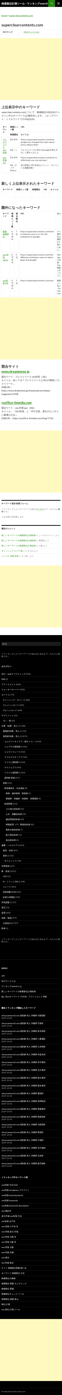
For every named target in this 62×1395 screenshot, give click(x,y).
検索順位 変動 (7, 1288)
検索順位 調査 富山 (9, 1299)
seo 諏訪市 (6, 1211)
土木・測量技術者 (14, 814)
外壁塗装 (5, 866)
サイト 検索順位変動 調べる (14, 1268)
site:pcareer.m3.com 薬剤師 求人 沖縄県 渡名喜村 (23, 1085)
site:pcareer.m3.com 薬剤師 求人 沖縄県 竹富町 (22, 1023)
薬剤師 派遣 (9, 778)
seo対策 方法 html (9, 1185)
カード (4, 694)
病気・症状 (8, 850)
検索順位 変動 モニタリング (14, 1283)
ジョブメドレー (11, 752)
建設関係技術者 (13, 819)
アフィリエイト (8, 684)
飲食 (3, 928)
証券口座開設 (9, 897)
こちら (41, 654)
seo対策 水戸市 (8, 1221)
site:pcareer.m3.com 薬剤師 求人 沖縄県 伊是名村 (23, 1054)
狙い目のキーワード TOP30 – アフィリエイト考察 (24, 996)
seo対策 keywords (9, 1200)
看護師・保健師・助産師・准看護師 (22, 798)
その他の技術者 (13, 809)
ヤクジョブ (9, 767)
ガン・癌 (7, 720)
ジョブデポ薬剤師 (12, 746)
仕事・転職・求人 (9, 726)
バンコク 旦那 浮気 (9, 556)
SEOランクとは (31, 32)
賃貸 (3, 912)
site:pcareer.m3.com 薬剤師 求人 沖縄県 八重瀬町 (23, 1039)
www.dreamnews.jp (15, 371)
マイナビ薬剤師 (11, 762)
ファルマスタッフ (12, 757)
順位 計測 (5, 1304)
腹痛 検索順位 (6, 234)
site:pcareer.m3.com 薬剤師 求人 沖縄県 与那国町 (23, 1015)
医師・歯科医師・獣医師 (17, 793)
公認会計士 (8, 923)
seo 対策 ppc (5, 160)
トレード (7, 886)
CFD (5, 876)
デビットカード (10, 710)
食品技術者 (11, 840)
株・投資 (5, 871)
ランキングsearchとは (11, 986)
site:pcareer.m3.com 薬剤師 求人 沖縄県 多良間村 (23, 1031)
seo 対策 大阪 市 (8, 1237)
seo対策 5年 (5, 281)
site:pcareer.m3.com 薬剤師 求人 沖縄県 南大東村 (23, 1078)
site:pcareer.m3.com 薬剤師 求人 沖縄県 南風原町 (23, 1116)
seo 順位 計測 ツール (10, 1309)
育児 (3, 907)
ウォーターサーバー (10, 689)
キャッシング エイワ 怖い (13, 551)
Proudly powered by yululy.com (13, 1391)
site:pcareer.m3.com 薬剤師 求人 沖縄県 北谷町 (22, 1155)
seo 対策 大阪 (7, 1247)
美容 (5, 855)
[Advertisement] (31, 69)
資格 (5, 783)
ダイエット (9, 861)
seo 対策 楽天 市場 (9, 1231)
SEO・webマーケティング (13, 674)
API (3, 976)
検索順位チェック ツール (12, 1294)
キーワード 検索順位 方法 (13, 1273)
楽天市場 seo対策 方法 (11, 1216)
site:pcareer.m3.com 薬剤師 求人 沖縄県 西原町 (22, 1132)
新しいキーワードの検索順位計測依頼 (18, 535)
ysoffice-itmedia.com (16, 403)
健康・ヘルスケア (9, 845)
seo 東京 (5, 1257)
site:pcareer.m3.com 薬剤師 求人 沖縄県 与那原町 (23, 1124)
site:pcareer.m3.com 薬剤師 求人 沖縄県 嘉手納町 (23, 1163)
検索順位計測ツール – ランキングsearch (24, 3)
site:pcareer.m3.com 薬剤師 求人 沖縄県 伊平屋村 (23, 1062)
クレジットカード (11, 705)
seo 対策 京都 (7, 1252)
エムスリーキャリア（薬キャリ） (19, 741)
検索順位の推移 (8, 1278)
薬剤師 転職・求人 (11, 736)
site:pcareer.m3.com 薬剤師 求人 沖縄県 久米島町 (23, 1046)
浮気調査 (5, 902)
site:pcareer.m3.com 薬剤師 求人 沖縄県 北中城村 (23, 1148)
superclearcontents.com (21, 15)
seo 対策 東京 (7, 1262)
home (4, 15)
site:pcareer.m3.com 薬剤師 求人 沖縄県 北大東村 (23, 1070)
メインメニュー (58, 3)
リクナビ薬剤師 (11, 772)
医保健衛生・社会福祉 (14, 788)
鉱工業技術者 (12, 835)
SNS (3, 679)
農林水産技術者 (13, 829)
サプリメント (7, 715)
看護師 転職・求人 (11, 731)
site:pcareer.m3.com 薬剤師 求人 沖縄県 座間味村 (23, 1101)
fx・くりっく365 (10, 881)
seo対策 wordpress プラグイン (15, 1190)
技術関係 (8, 803)
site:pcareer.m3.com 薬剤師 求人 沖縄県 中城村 (22, 1140)
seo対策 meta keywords (12, 1195)
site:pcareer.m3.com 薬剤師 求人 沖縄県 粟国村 (22, 1093)
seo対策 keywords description (15, 1205)
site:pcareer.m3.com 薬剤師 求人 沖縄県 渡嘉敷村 (23, 1109)
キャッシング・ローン (13, 700)
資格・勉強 (6, 918)
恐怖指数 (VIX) (9, 892)
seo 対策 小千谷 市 (9, 1226)
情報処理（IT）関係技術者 (18, 824)
